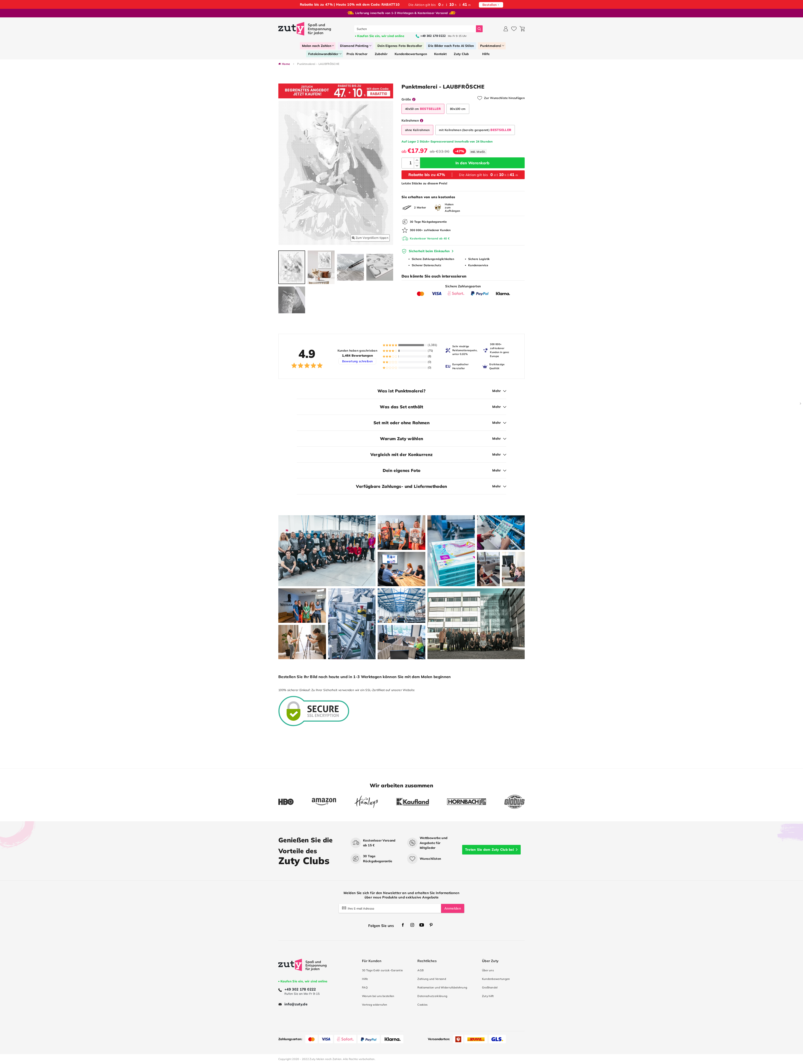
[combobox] (415, 28)
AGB (420, 970)
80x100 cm (458, 109)
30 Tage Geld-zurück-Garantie (382, 970)
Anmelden (452, 908)
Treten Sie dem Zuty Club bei (489, 849)
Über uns (488, 970)
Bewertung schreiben (357, 361)
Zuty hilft (488, 996)
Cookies (422, 1004)
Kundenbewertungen (496, 978)
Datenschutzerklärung (432, 996)
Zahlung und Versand (431, 978)
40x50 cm (423, 109)
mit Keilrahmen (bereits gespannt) (475, 130)
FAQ (365, 987)
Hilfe (365, 978)
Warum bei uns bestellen (378, 996)
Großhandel (490, 987)
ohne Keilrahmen (417, 130)
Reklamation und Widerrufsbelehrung (442, 987)
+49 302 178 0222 (300, 989)
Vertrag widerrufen (374, 1004)
